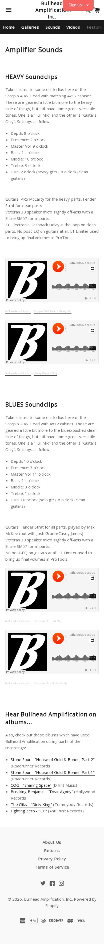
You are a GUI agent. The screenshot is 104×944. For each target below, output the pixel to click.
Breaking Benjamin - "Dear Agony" (42, 791)
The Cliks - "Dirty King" (31, 804)
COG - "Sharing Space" (31, 785)
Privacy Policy (52, 858)
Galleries (30, 27)
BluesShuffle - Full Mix (47, 621)
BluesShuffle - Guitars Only (50, 683)
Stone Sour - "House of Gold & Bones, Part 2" (53, 759)
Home (9, 27)
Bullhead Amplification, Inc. (51, 10)
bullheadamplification (18, 311)
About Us (52, 842)
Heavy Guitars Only (45, 373)
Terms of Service (52, 867)
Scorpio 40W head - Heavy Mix (52, 311)
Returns (52, 850)
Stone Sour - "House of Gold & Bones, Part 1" (53, 772)
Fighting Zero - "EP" (29, 810)
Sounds (53, 27)
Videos (73, 27)
